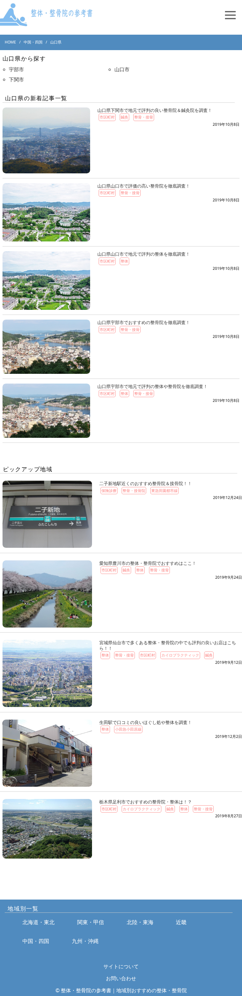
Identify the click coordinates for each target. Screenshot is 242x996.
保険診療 (109, 490)
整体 (124, 261)
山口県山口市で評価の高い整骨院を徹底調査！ (143, 186)
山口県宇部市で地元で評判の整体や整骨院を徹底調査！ (152, 386)
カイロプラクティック (180, 655)
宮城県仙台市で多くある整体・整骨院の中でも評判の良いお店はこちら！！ (167, 645)
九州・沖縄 (85, 941)
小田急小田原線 (128, 729)
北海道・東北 (38, 922)
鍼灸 (124, 117)
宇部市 (16, 69)
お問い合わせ (121, 978)
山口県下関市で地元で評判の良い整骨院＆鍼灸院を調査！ (154, 110)
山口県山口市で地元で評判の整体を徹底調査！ (143, 254)
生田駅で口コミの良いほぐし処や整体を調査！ (145, 722)
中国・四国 (35, 941)
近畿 (181, 922)
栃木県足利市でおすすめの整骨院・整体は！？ (145, 802)
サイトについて (121, 966)
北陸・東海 (140, 922)
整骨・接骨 (143, 117)
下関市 (16, 79)
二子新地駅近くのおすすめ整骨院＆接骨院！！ (145, 483)
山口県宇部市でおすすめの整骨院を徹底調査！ (143, 322)
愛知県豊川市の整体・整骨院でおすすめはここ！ (147, 563)
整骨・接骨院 (134, 490)
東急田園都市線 (164, 490)
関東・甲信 (90, 922)
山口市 (122, 69)
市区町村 (107, 117)
